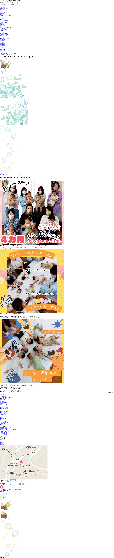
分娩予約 (2, 30)
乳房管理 (2, 24)
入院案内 (2, 32)
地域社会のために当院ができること (7, 428)
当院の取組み (3, 12)
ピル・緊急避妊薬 (4, 20)
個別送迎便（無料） (4, 433)
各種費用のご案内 (4, 407)
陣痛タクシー (3, 436)
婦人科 (1, 17)
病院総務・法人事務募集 (5, 47)
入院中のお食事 (3, 35)
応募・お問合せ (3, 50)
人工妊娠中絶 (3, 18)
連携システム (3, 25)
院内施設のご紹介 (4, 34)
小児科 (1, 19)
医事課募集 (2, 45)
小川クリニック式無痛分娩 (5, 27)
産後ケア (2, 442)
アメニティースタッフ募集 (5, 48)
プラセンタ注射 (3, 23)
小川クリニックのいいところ (6, 408)
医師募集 (2, 42)
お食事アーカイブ (4, 406)
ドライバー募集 (3, 49)
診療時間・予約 (3, 29)
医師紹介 (2, 37)
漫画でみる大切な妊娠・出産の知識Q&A (8, 429)
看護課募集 (2, 43)
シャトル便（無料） (4, 434)
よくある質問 (3, 39)
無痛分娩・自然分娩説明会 (5, 431)
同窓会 (1, 443)
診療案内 (2, 13)
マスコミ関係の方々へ (5, 412)
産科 (1, 14)
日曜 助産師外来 (3, 28)
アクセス (2, 52)
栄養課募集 (2, 44)
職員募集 (2, 40)
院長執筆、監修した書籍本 (5, 427)
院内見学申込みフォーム (5, 33)
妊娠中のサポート (4, 439)
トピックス (7, 179)
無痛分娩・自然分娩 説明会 (6, 15)
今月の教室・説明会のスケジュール (7, 411)
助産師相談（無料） (4, 22)
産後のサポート (3, 441)
